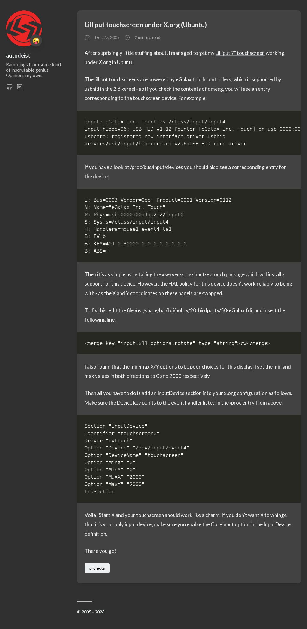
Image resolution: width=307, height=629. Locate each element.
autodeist (18, 55)
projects (97, 568)
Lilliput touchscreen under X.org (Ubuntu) (146, 25)
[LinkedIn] (19, 88)
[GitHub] (9, 88)
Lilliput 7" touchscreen (240, 53)
